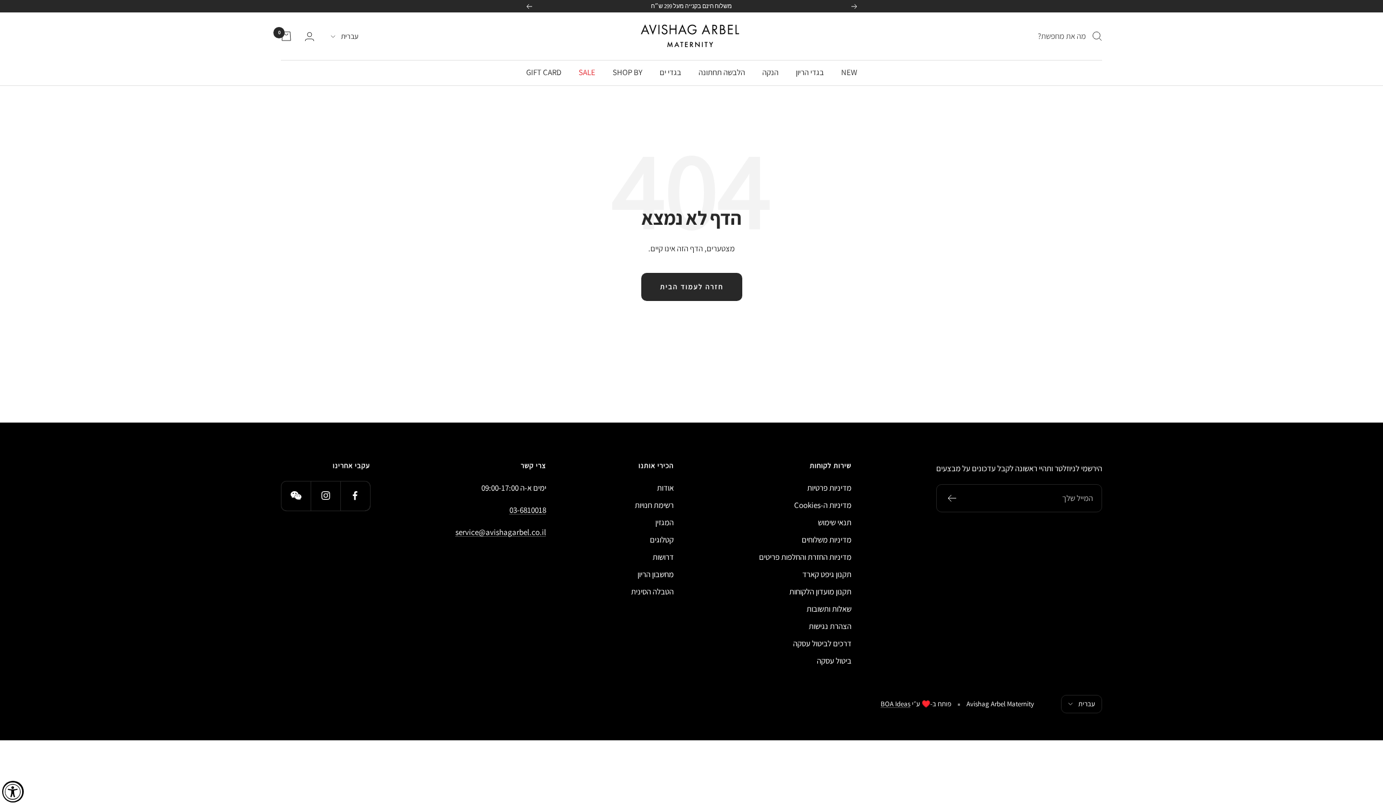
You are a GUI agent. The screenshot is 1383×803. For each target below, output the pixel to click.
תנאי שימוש (834, 522)
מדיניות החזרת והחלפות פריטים (805, 557)
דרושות (663, 557)
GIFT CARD (543, 72)
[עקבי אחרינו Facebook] (355, 496)
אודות (665, 488)
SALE (587, 72)
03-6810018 (527, 510)
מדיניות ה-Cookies (822, 505)
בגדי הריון (810, 72)
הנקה (770, 72)
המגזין (664, 522)
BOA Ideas (895, 703)
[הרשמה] (951, 498)
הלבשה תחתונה (722, 72)
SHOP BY (627, 72)
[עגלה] (286, 36)
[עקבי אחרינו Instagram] (325, 496)
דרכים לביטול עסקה (822, 643)
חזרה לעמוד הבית (691, 286)
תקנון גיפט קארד (826, 574)
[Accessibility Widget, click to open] (13, 791)
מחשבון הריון (655, 574)
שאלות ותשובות (829, 609)
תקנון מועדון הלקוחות (820, 591)
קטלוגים (662, 539)
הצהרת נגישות (830, 626)
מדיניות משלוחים (826, 539)
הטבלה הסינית (652, 591)
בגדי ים (670, 72)
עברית (349, 36)
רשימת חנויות (654, 505)
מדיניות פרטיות (829, 488)
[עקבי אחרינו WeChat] (296, 496)
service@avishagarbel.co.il (500, 532)
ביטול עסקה (834, 660)
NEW (849, 72)
